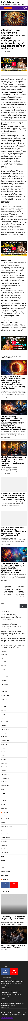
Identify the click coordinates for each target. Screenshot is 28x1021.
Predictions (4, 845)
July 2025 (3, 703)
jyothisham (13, 356)
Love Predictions (5, 834)
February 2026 (4, 676)
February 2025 (4, 722)
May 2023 (3, 800)
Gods (2, 830)
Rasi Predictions (5, 852)
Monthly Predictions (6, 837)
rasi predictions (18, 356)
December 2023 (4, 774)
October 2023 (4, 782)
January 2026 (4, 680)
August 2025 (4, 699)
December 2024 (4, 729)
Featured (3, 822)
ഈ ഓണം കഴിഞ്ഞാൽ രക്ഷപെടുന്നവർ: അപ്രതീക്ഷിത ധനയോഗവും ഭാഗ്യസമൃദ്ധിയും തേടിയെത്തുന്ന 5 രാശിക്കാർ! (13, 633)
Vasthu (2, 867)
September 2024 (5, 740)
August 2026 (4, 654)
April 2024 (3, 759)
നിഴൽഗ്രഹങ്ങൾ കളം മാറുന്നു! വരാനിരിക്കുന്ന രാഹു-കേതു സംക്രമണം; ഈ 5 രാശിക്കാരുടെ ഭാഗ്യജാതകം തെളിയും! (13, 461)
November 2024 (5, 733)
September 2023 (5, 785)
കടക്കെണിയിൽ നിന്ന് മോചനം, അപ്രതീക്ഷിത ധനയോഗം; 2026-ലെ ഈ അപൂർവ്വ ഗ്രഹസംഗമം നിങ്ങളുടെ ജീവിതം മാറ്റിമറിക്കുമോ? (14, 568)
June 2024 (3, 752)
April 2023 (3, 804)
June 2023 (3, 797)
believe (8, 356)
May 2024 (3, 755)
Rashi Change (4, 849)
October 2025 (4, 691)
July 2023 (3, 793)
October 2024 (4, 737)
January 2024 (4, 770)
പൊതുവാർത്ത (5, 875)
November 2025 (5, 688)
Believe (3, 815)
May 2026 (3, 665)
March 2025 (4, 718)
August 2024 (4, 744)
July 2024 (3, 748)
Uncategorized (4, 864)
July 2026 (3, 658)
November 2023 (5, 778)
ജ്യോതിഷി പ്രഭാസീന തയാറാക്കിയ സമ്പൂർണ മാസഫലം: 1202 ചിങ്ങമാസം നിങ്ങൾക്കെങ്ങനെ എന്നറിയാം (13, 640)
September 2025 (5, 695)
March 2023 (4, 808)
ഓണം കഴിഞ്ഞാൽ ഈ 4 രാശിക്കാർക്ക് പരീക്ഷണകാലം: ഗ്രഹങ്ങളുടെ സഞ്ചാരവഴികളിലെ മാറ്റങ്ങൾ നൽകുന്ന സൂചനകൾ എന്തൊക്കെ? (11, 625)
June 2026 (3, 661)
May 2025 (3, 710)
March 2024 (4, 763)
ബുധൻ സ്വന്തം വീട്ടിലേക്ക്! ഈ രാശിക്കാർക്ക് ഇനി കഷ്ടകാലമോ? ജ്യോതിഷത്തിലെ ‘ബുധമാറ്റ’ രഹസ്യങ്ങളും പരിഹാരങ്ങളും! (14, 496)
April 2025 (3, 714)
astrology (5, 356)
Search (2, 603)
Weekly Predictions (5, 871)
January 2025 (4, 725)
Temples (3, 860)
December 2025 (4, 684)
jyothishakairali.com (10, 2)
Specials (3, 856)
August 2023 (4, 789)
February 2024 (4, 767)
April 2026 (3, 669)
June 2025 (3, 707)
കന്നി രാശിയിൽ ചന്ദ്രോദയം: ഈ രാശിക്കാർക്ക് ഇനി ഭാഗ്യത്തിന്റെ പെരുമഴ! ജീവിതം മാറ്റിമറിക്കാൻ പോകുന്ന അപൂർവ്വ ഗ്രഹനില (13, 532)
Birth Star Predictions (6, 819)
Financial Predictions (6, 826)
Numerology (4, 841)
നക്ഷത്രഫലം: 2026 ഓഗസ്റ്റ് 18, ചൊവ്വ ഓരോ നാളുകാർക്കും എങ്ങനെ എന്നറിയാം (12, 646)
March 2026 (4, 673)
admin (2, 51)
